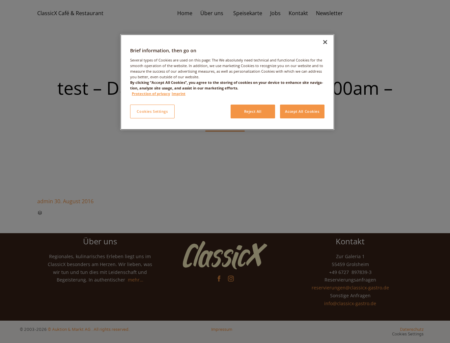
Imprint (178, 93)
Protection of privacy (151, 93)
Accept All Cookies (302, 111)
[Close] (325, 42)
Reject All (253, 111)
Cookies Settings (152, 111)
